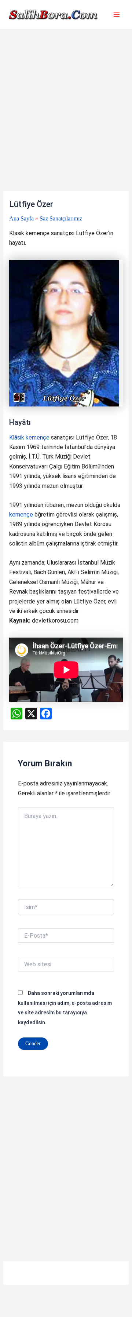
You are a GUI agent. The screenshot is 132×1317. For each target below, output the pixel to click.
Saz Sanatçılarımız (61, 218)
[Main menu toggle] (117, 15)
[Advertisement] (66, 122)
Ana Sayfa (21, 218)
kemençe (21, 514)
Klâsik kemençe (29, 437)
